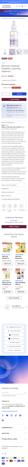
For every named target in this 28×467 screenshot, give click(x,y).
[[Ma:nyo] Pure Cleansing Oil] (7, 273)
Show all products (14, 298)
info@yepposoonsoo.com (10, 411)
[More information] (20, 105)
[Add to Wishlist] (11, 243)
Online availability (9, 84)
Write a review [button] (14, 226)
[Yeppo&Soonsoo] (14, 370)
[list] (14, 34)
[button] (21, 6)
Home (3, 18)
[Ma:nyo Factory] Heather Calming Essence (15, 18)
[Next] (26, 34)
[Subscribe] (24, 392)
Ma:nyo (3, 62)
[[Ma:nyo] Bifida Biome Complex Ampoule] (20, 273)
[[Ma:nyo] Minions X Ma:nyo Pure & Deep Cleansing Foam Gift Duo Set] (7, 247)
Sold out (19, 94)
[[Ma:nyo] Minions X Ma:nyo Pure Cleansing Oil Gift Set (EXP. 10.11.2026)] (20, 247)
